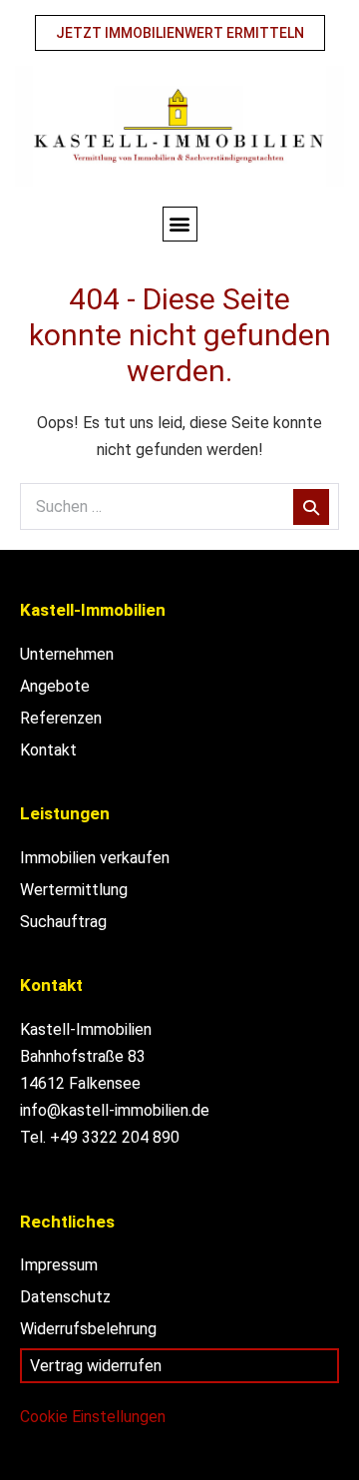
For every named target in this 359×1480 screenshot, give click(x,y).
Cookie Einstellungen (93, 1416)
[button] (180, 224)
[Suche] (311, 507)
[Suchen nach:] (179, 506)
